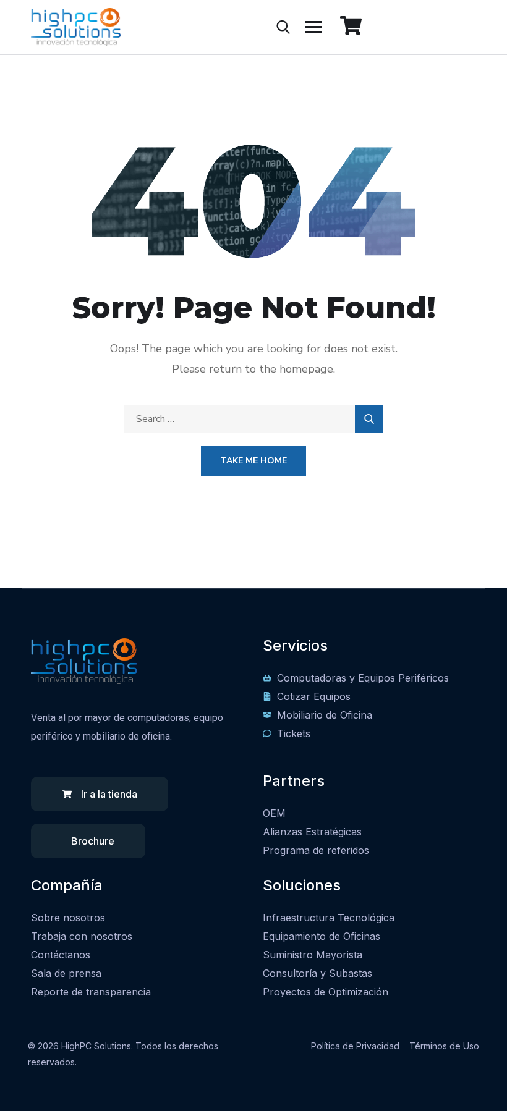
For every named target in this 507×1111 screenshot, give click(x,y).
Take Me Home (253, 461)
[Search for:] (253, 419)
